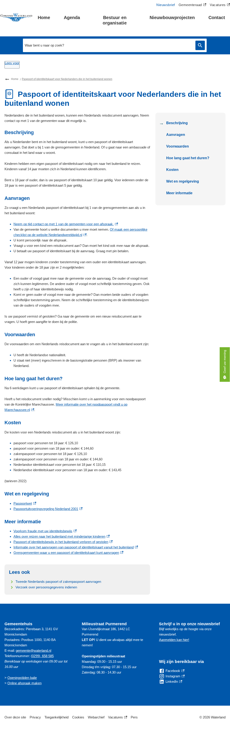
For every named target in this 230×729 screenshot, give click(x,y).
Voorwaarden (177, 146)
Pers (134, 717)
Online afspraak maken (24, 683)
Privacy (35, 717)
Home (44, 17)
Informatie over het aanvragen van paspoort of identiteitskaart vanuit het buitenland (75, 547)
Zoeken (200, 45)
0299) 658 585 (43, 656)
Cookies (78, 717)
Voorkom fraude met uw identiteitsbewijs (45, 531)
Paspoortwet (24, 503)
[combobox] (108, 45)
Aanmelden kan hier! (174, 640)
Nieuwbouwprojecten (172, 17)
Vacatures (220, 5)
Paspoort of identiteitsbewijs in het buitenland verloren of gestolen (63, 542)
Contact (216, 17)
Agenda (72, 17)
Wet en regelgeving (182, 181)
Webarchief (96, 717)
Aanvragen (175, 135)
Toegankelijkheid (56, 717)
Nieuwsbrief (165, 5)
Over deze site (15, 717)
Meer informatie (179, 193)
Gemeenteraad (190, 5)
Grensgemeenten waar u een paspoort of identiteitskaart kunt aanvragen (68, 552)
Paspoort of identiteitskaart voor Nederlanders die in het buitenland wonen (67, 79)
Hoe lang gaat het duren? (187, 158)
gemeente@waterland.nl (33, 650)
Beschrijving (177, 123)
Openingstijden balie (22, 678)
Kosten (172, 170)
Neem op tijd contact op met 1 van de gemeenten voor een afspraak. (65, 224)
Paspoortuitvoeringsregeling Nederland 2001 (47, 509)
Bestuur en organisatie (115, 20)
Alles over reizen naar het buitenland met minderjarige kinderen (61, 536)
